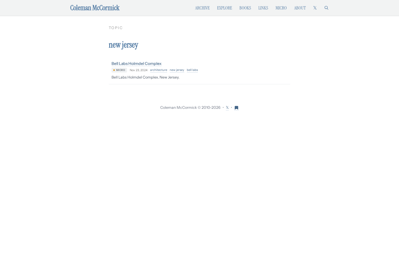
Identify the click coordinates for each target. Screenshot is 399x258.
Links (263, 8)
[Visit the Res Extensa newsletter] (236, 107)
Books (245, 8)
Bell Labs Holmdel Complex (137, 63)
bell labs (192, 70)
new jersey (177, 70)
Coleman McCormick (95, 8)
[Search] (326, 8)
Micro (281, 8)
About (300, 8)
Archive (202, 8)
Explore (224, 8)
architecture (158, 70)
